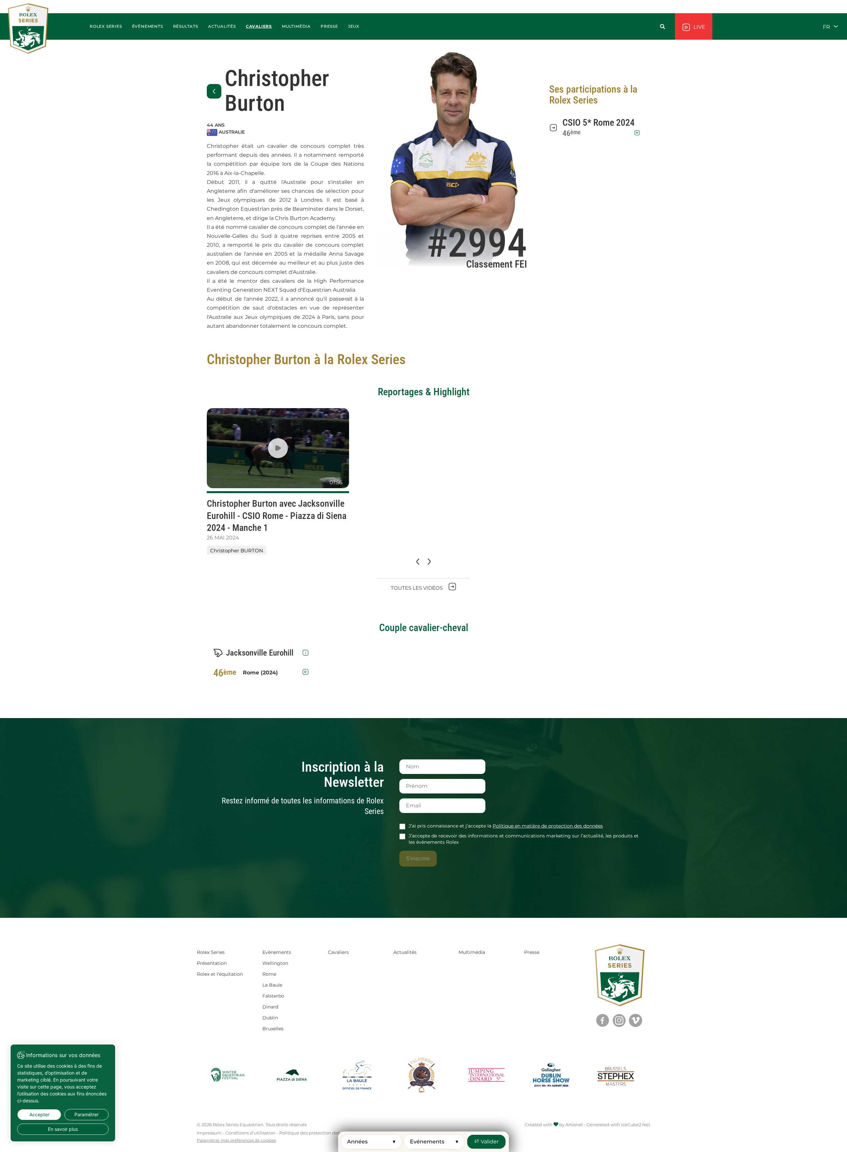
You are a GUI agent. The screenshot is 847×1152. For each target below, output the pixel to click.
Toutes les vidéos (417, 588)
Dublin (270, 1018)
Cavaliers (259, 26)
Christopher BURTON (236, 550)
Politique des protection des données (319, 1132)
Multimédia (472, 952)
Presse (531, 952)
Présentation (212, 963)
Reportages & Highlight (423, 392)
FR (827, 26)
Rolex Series (211, 952)
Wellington (275, 963)
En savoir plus (63, 1129)
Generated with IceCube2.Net (618, 1124)
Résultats (185, 26)
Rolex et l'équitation (220, 974)
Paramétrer (86, 1114)
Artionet (574, 1124)
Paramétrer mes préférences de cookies (236, 1140)
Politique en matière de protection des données (548, 826)
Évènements (147, 26)
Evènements (276, 952)
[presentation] (417, 562)
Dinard (270, 1007)
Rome (269, 974)
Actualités (222, 26)
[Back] (214, 91)
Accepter (39, 1114)
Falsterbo (273, 996)
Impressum (209, 1132)
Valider (489, 1141)
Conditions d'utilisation (250, 1132)
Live (698, 27)
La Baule (272, 985)
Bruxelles (273, 1029)
